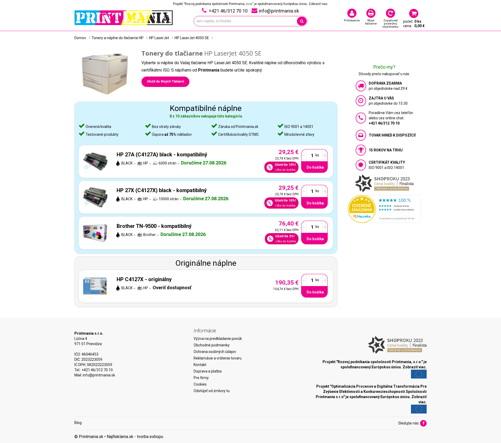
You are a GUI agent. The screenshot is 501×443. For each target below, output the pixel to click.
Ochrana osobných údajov (215, 352)
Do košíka (315, 167)
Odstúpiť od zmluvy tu (212, 391)
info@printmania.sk (99, 375)
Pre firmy (201, 378)
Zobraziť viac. (318, 4)
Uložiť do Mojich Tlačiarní (165, 81)
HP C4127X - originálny (144, 279)
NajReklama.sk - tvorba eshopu (135, 436)
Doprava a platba (208, 371)
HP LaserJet (159, 38)
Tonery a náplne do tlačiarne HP (118, 38)
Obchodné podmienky (212, 345)
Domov (80, 38)
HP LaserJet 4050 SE (192, 38)
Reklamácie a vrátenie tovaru (218, 358)
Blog (78, 423)
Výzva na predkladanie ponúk (218, 338)
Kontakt (200, 365)
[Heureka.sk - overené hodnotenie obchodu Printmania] (384, 208)
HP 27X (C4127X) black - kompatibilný (162, 190)
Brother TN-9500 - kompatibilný (154, 226)
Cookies (200, 384)
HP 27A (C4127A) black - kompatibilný (162, 154)
